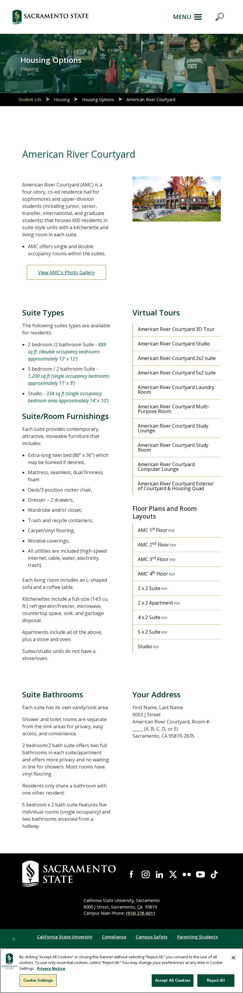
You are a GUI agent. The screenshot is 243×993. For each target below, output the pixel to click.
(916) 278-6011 (140, 913)
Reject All (216, 980)
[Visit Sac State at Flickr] (187, 874)
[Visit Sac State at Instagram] (145, 874)
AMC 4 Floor (153, 573)
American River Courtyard (151, 99)
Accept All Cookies (172, 980)
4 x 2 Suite (149, 617)
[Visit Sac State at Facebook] (132, 874)
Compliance (114, 937)
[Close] (233, 957)
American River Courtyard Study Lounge (173, 428)
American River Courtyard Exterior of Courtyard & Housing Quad (176, 486)
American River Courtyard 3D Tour (176, 329)
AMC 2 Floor (153, 544)
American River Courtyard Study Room (173, 447)
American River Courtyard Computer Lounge (166, 466)
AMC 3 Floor (153, 558)
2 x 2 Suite (149, 588)
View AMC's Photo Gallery (66, 272)
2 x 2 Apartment (155, 603)
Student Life (29, 99)
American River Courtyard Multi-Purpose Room (173, 409)
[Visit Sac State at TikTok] (214, 874)
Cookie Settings (38, 980)
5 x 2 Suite (149, 632)
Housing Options (98, 99)
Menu (182, 17)
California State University (64, 937)
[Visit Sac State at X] (173, 874)
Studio (145, 646)
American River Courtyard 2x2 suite (177, 358)
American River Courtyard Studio (174, 343)
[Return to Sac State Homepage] (50, 16)
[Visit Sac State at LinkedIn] (159, 874)
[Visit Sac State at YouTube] (200, 874)
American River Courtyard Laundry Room (176, 389)
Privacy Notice (51, 968)
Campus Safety (152, 937)
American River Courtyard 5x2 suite (177, 372)
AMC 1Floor (152, 529)
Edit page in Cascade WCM (13, 939)
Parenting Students (197, 937)
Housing (62, 99)
